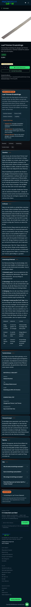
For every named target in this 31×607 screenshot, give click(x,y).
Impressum (4, 588)
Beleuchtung (5, 552)
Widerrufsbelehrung (6, 594)
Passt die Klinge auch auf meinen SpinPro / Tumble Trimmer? (14, 483)
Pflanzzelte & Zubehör (7, 550)
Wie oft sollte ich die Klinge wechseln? (13, 466)
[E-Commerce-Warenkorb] (25, 2)
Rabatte (3, 574)
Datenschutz (5, 527)
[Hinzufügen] (7, 67)
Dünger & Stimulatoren (7, 556)
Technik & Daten (5, 147)
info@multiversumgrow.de (8, 541)
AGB (3, 590)
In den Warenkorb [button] (20, 67)
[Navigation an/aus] (28, 2)
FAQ (13, 147)
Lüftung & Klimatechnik (7, 554)
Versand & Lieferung (6, 568)
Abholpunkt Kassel (6, 572)
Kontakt (3, 578)
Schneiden (6, 8)
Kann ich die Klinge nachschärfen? (12, 471)
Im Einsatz (11, 143)
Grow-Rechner (5, 581)
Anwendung (18, 143)
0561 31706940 (5, 543)
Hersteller (4, 561)
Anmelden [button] (25, 522)
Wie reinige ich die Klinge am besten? (13, 477)
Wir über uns (5, 576)
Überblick (4, 143)
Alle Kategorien (5, 558)
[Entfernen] (2, 67)
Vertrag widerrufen (15, 599)
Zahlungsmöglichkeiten (7, 570)
